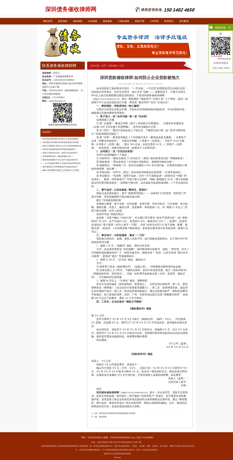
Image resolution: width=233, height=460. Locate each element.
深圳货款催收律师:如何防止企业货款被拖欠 (60, 139)
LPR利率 (154, 21)
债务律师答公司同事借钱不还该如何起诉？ (60, 167)
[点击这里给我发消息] (221, 34)
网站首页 (48, 21)
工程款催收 (123, 21)
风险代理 (139, 21)
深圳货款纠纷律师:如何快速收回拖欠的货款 (60, 142)
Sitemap (117, 457)
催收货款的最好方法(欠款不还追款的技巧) (60, 160)
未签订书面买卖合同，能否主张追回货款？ (60, 153)
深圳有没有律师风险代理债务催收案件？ (59, 149)
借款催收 (77, 21)
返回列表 (103, 417)
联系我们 (169, 21)
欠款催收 (92, 21)
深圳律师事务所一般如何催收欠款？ (57, 156)
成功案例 (184, 21)
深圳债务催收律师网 (71, 9)
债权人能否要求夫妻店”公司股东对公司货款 (60, 170)
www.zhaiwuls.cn (57, 101)
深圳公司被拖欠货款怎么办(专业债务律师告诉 (61, 146)
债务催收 (107, 21)
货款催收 (63, 21)
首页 (103, 65)
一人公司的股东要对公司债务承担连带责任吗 (61, 163)
